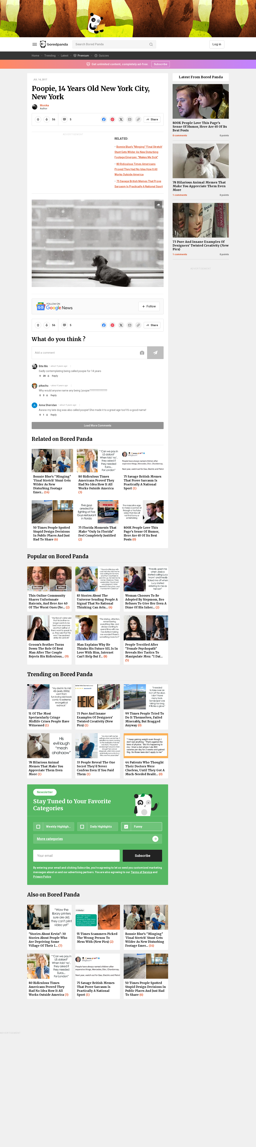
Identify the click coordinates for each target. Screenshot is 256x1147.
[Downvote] (46, 119)
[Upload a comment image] (142, 353)
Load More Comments (97, 425)
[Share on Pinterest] (112, 119)
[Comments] (64, 119)
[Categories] (35, 44)
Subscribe (160, 64)
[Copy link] (138, 119)
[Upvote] (38, 119)
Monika (44, 105)
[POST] (155, 352)
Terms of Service (141, 872)
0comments (180, 135)
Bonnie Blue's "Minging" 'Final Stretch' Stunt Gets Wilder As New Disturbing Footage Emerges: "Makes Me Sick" (138, 152)
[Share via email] (130, 119)
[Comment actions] (71, 366)
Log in (217, 44)
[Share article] (158, 205)
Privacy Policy (42, 876)
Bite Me (43, 366)
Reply (55, 375)
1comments (180, 195)
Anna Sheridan (48, 405)
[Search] (151, 44)
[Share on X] (121, 119)
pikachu (43, 385)
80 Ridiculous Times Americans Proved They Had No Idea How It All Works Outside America (136, 169)
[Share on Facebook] (104, 119)
